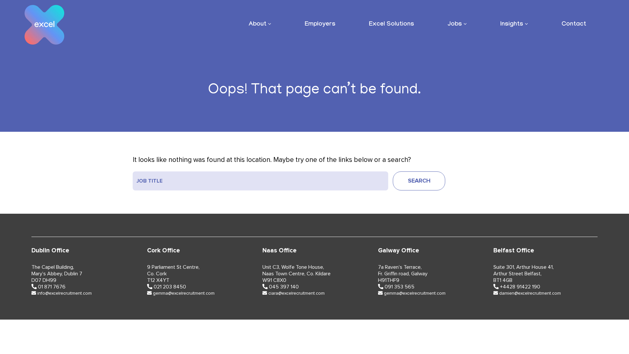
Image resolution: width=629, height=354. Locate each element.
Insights (511, 24)
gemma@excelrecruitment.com (184, 293)
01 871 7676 (52, 286)
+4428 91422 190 (520, 286)
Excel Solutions (391, 24)
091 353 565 (399, 286)
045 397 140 (284, 286)
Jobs (455, 24)
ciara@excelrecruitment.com (296, 293)
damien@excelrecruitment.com (530, 293)
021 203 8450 (170, 286)
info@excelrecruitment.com (64, 293)
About (257, 24)
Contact (574, 24)
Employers (320, 24)
